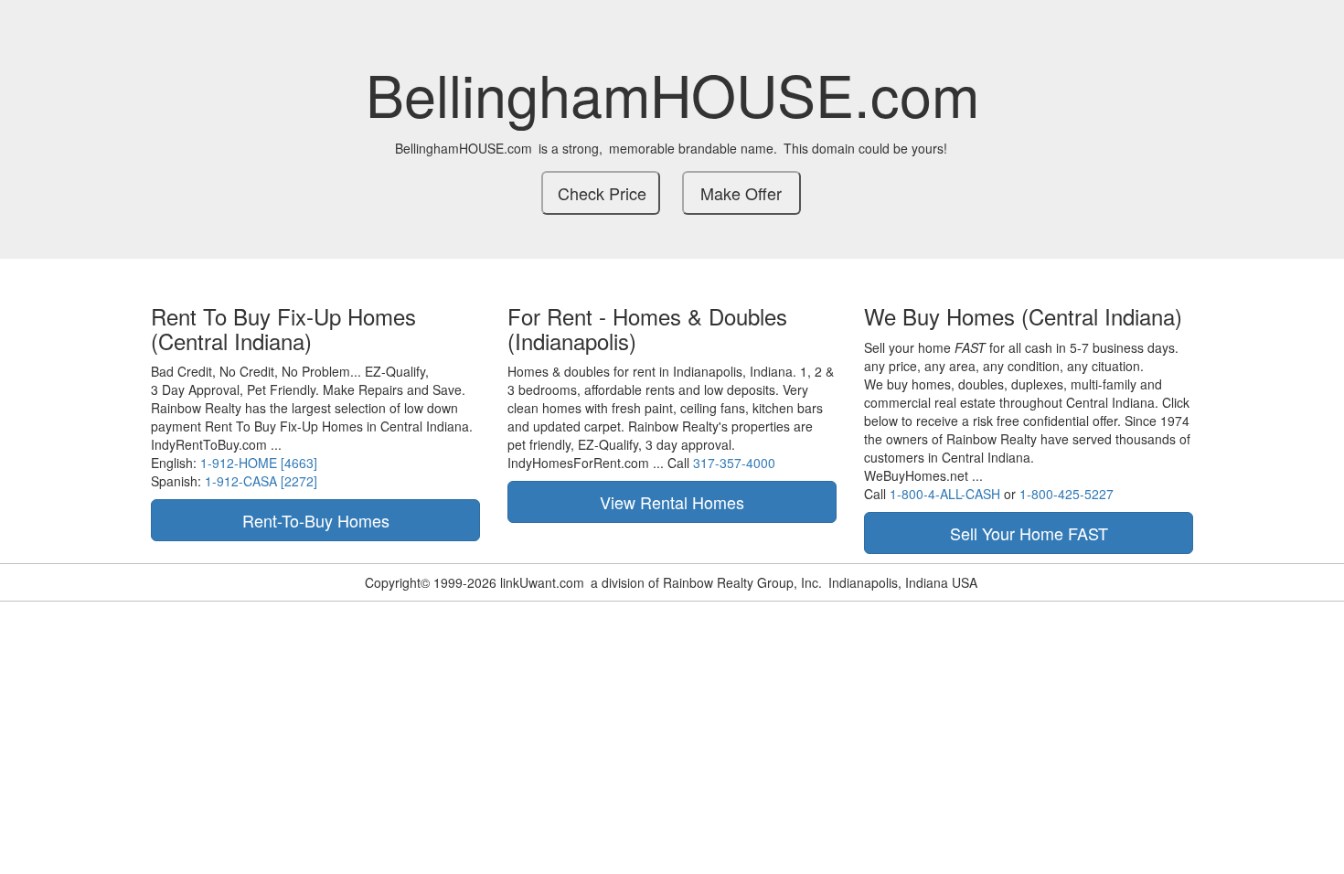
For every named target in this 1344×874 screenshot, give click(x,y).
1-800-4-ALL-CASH (945, 494)
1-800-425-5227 (1066, 494)
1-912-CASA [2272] (261, 481)
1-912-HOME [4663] (258, 462)
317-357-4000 (734, 462)
